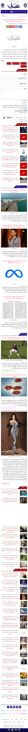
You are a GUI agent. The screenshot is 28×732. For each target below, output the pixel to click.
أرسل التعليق (23, 120)
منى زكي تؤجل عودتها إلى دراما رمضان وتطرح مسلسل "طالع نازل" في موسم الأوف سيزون (10, 598)
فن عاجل (20, 16)
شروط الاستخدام (23, 103)
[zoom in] (3, 16)
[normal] (5, 16)
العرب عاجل (23, 63)
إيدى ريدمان (23, 66)
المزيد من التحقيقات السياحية (8, 370)
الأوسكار (9, 63)
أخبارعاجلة (25, 16)
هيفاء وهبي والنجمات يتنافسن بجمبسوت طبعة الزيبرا (14, 410)
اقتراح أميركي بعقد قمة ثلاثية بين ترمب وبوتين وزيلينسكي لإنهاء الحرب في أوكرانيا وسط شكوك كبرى (9, 530)
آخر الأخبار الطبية (5, 483)
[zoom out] (7, 16)
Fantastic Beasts (16, 63)
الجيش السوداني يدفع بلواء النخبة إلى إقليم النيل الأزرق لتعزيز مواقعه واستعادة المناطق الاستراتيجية (10, 684)
